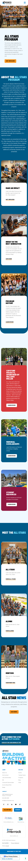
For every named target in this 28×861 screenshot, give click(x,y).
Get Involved (10, 61)
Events (20, 772)
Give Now (9, 259)
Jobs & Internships (6, 777)
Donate (17, 809)
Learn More (9, 322)
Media (3, 787)
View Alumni (10, 630)
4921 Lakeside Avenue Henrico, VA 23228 (7, 795)
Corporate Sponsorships (8, 782)
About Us (4, 772)
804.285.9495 (5, 798)
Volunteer (7, 809)
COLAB (7, 845)
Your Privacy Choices (12, 856)
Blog (19, 780)
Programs (20, 777)
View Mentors (10, 682)
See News (14, 711)
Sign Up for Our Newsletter (11, 742)
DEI (3, 780)
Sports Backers (7, 3)
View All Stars (11, 579)
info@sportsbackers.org (8, 800)
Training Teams (22, 775)
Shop (19, 782)
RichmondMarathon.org (8, 822)
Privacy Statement (15, 843)
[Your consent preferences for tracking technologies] (25, 858)
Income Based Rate (6, 785)
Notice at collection (7, 859)
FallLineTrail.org (21, 822)
